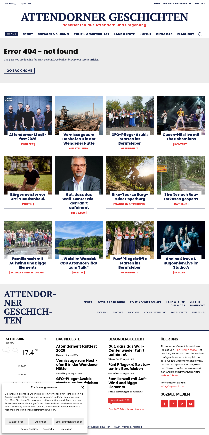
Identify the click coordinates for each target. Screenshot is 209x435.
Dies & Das (78, 212)
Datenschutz (49, 429)
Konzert (27, 144)
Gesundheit (129, 148)
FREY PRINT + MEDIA (186, 350)
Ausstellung (78, 148)
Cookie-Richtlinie (29, 429)
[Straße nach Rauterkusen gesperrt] (181, 175)
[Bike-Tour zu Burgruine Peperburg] (130, 175)
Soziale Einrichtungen (27, 272)
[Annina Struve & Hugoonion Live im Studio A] (181, 240)
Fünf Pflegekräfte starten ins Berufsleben (130, 263)
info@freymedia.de (172, 386)
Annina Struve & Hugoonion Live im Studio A (181, 263)
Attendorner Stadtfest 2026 (28, 137)
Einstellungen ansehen (69, 421)
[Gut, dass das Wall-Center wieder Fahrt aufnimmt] (79, 175)
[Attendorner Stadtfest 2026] (28, 115)
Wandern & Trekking (129, 204)
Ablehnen (41, 421)
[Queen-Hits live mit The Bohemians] (181, 115)
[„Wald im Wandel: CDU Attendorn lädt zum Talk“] (79, 240)
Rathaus (180, 204)
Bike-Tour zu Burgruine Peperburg (130, 196)
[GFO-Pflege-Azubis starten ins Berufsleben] (130, 115)
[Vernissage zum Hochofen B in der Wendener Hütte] (79, 115)
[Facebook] (164, 403)
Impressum (66, 429)
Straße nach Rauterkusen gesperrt (181, 196)
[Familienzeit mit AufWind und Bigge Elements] (28, 240)
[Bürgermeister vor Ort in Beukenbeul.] (28, 175)
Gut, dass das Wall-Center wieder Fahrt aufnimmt (79, 201)
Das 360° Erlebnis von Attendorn (127, 409)
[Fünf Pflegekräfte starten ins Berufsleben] (130, 240)
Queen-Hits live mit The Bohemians (181, 137)
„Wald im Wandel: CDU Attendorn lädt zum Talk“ (78, 263)
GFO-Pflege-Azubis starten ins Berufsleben (130, 139)
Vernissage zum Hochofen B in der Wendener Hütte (79, 139)
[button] (82, 387)
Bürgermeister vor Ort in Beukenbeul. (27, 196)
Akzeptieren (16, 421)
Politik (27, 204)
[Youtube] (190, 403)
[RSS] (181, 403)
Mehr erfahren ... (170, 375)
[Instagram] (173, 403)
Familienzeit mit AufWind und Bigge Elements (27, 263)
